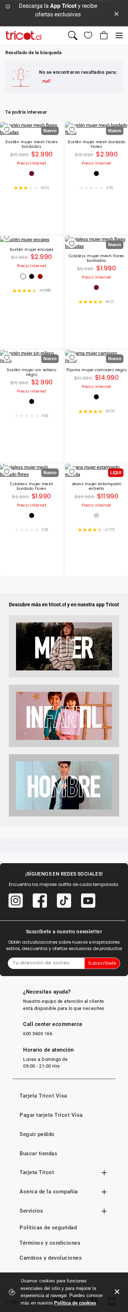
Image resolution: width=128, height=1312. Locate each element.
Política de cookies (75, 1303)
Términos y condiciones (50, 1243)
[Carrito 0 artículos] (103, 35)
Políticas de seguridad (48, 1227)
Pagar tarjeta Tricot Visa (51, 1115)
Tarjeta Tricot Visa (43, 1096)
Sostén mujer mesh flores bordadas (31, 144)
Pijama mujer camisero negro (96, 370)
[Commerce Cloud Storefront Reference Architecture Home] (23, 35)
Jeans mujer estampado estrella (97, 486)
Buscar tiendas (38, 1153)
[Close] (117, 13)
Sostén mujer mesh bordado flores (97, 144)
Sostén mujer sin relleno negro (31, 372)
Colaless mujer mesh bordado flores (31, 486)
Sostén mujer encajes (32, 250)
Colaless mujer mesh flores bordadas (96, 258)
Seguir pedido (37, 1134)
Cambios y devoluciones (51, 1258)
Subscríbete (102, 963)
